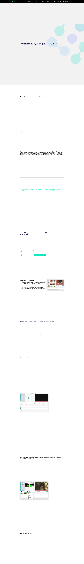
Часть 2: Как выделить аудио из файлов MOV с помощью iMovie (52, 189)
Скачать (54, 1)
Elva (21, 131)
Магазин (59, 1)
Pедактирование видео (27, 96)
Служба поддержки (66, 1)
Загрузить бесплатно (27, 255)
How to (23, 96)
